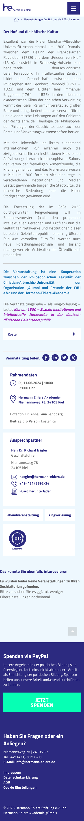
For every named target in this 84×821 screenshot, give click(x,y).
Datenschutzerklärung (20, 777)
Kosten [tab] (13, 334)
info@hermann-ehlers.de (35, 761)
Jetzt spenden (42, 702)
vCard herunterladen (35, 491)
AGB (6, 782)
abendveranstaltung (23, 515)
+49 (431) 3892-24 (34, 483)
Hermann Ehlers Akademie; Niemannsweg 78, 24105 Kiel (41, 400)
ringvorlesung (60, 515)
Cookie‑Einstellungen (20, 787)
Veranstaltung (32, 19)
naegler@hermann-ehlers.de (42, 476)
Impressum (12, 772)
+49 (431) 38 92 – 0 (25, 757)
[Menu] (73, 8)
